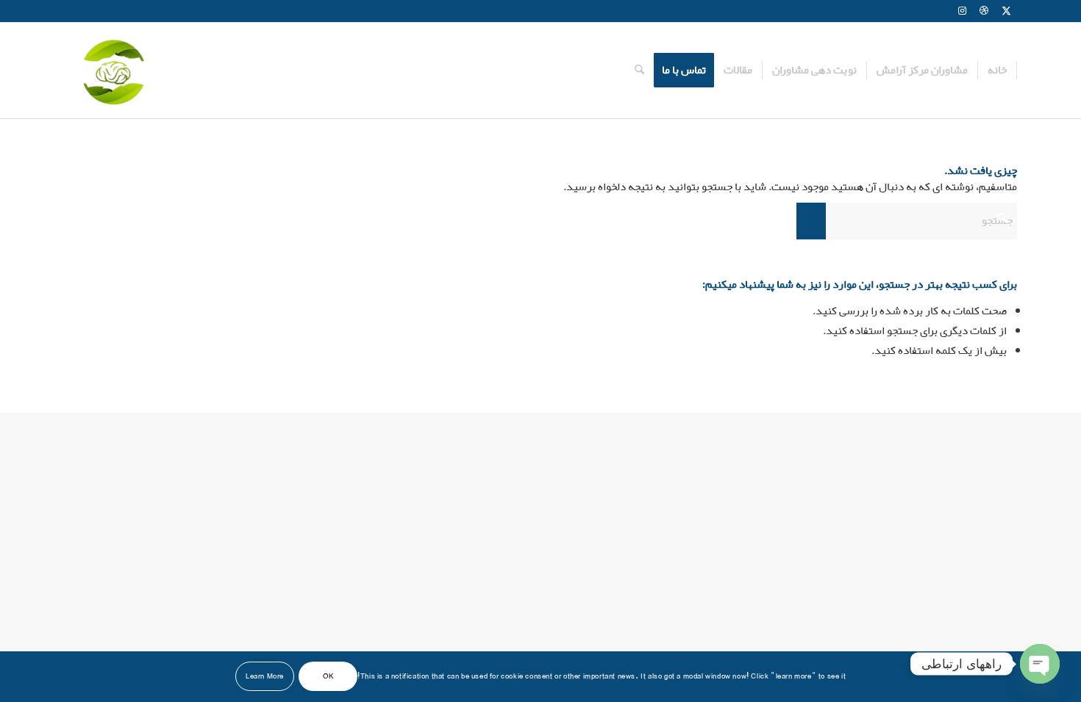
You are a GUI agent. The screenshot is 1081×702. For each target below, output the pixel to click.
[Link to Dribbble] (984, 11)
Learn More (265, 676)
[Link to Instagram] (962, 11)
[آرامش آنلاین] (112, 70)
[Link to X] (1006, 11)
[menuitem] (997, 70)
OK (328, 676)
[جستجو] (639, 70)
